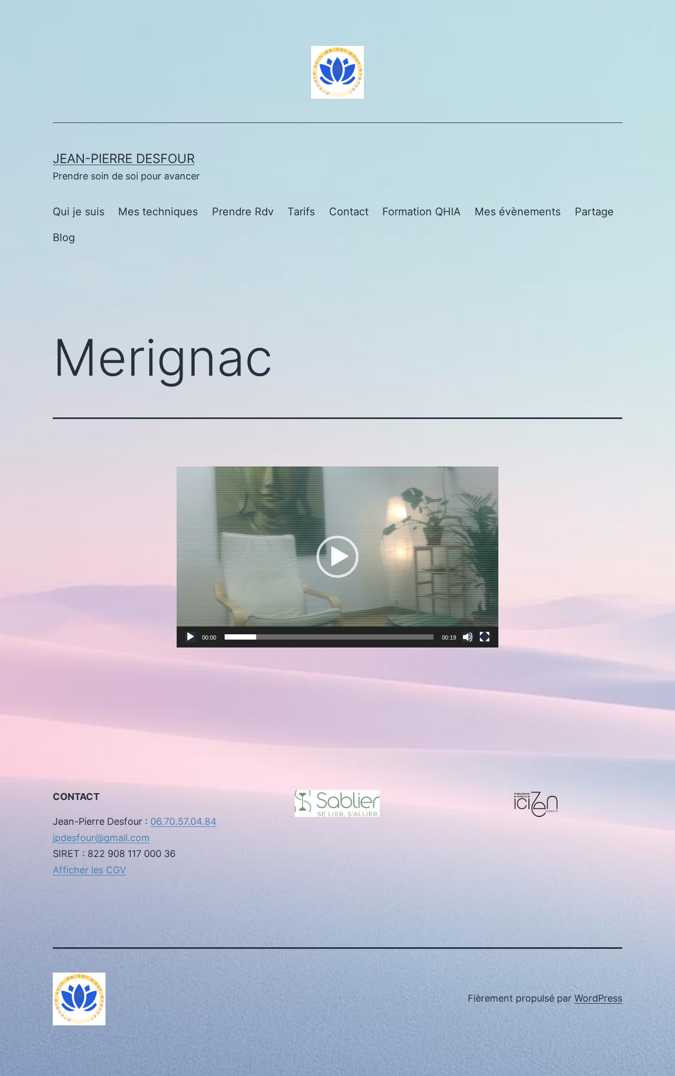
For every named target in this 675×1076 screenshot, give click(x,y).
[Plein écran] (484, 637)
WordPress (598, 998)
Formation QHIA (421, 211)
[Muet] (467, 637)
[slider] (329, 637)
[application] (337, 556)
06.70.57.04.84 (183, 821)
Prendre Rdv (243, 211)
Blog (64, 237)
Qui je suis (78, 211)
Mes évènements (518, 211)
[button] (337, 557)
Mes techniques (158, 211)
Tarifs (301, 211)
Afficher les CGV (89, 869)
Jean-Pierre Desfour (124, 158)
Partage (594, 211)
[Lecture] (190, 637)
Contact (349, 211)
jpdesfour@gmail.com (101, 837)
